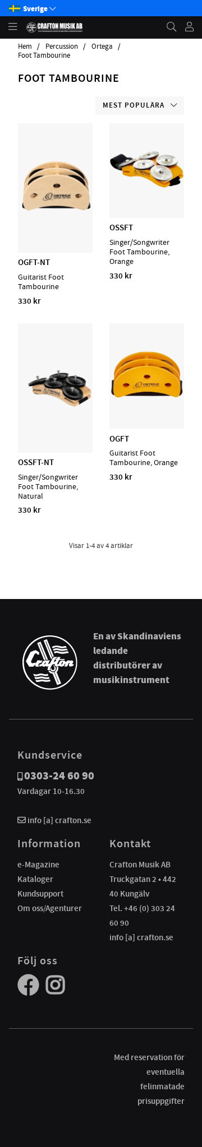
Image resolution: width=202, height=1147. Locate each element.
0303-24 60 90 (59, 775)
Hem (25, 46)
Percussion (61, 46)
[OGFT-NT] (55, 220)
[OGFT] (146, 396)
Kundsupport (40, 893)
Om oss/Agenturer (49, 908)
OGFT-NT (34, 262)
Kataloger (35, 879)
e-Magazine (38, 864)
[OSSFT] (146, 185)
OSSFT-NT (36, 462)
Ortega (102, 46)
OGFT (119, 438)
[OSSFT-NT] (55, 420)
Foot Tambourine (44, 55)
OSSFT (121, 227)
